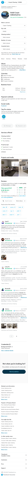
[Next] (16, 336)
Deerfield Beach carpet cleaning (8, 447)
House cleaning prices (6, 388)
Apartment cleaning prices (7, 392)
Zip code (3, 28)
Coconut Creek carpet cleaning (8, 440)
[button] (5, 15)
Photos (14, 58)
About (2, 58)
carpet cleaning (11, 6)
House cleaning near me (6, 423)
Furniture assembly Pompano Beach (9, 413)
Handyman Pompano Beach (7, 407)
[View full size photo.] (10, 167)
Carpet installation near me (7, 426)
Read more (22, 92)
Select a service (5, 22)
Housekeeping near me (6, 428)
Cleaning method (5, 34)
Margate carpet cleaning (7, 445)
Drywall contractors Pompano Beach (9, 411)
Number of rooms (6, 40)
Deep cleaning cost (5, 394)
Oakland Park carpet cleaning (8, 442)
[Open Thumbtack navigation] (3, 2)
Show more (4, 399)
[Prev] (11, 336)
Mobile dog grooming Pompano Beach (10, 409)
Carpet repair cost (5, 397)
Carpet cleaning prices (6, 390)
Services (8, 58)
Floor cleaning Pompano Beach (8, 404)
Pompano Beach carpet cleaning (8, 438)
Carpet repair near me (6, 430)
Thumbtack (3, 6)
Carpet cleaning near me (7, 421)
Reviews (20, 58)
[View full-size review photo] (3, 257)
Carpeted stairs (5, 46)
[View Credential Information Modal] (9, 344)
